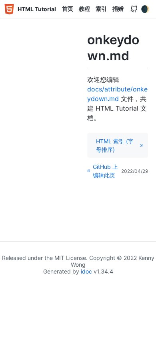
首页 (67, 8)
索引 (101, 8)
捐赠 (118, 8)
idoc (86, 271)
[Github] (134, 9)
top (147, 328)
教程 (84, 8)
